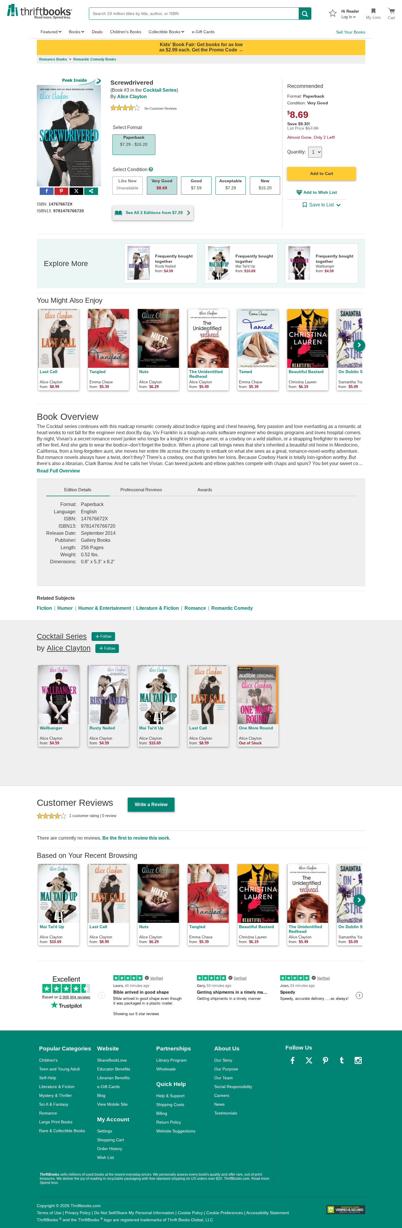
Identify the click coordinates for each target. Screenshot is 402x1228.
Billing (161, 1113)
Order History (109, 1148)
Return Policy (168, 1122)
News (219, 1104)
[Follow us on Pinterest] (325, 1060)
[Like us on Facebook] (292, 1060)
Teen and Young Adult (59, 1069)
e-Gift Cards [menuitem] (203, 31)
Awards (204, 489)
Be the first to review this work (135, 838)
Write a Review (151, 804)
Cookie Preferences (224, 1212)
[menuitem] (350, 12)
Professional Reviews (141, 489)
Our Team (223, 1077)
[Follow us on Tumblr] (342, 1060)
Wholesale (166, 1069)
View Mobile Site (112, 1104)
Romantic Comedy (232, 608)
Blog (101, 1095)
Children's (48, 1060)
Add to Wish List (320, 192)
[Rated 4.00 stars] (125, 108)
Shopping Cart (110, 1139)
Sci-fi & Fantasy (53, 1104)
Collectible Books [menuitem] (164, 31)
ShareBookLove (112, 1060)
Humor (65, 608)
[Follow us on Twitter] (309, 1060)
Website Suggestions (175, 1131)
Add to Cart (321, 173)
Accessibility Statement (267, 1212)
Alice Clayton (132, 96)
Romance (195, 608)
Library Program (171, 1060)
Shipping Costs (170, 1104)
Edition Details (78, 489)
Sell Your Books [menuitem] (350, 32)
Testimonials (225, 1113)
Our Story (223, 1060)
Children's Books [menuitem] (125, 31)
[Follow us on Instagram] (358, 1060)
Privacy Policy (78, 1212)
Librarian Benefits (113, 1077)
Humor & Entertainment (104, 608)
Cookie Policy (190, 1212)
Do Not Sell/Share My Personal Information (134, 1212)
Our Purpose (226, 1069)
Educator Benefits (113, 1069)
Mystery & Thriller (55, 1095)
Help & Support (170, 1095)
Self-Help (47, 1077)
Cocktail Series (160, 90)
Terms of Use (49, 1212)
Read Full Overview (58, 470)
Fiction (44, 608)
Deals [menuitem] (97, 31)
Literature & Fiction (157, 608)
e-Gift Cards (108, 1086)
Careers (221, 1095)
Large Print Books (55, 1122)
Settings (104, 1131)
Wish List (105, 1157)
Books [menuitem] (74, 31)
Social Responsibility (233, 1086)
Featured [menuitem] (49, 31)
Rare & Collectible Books (62, 1130)
